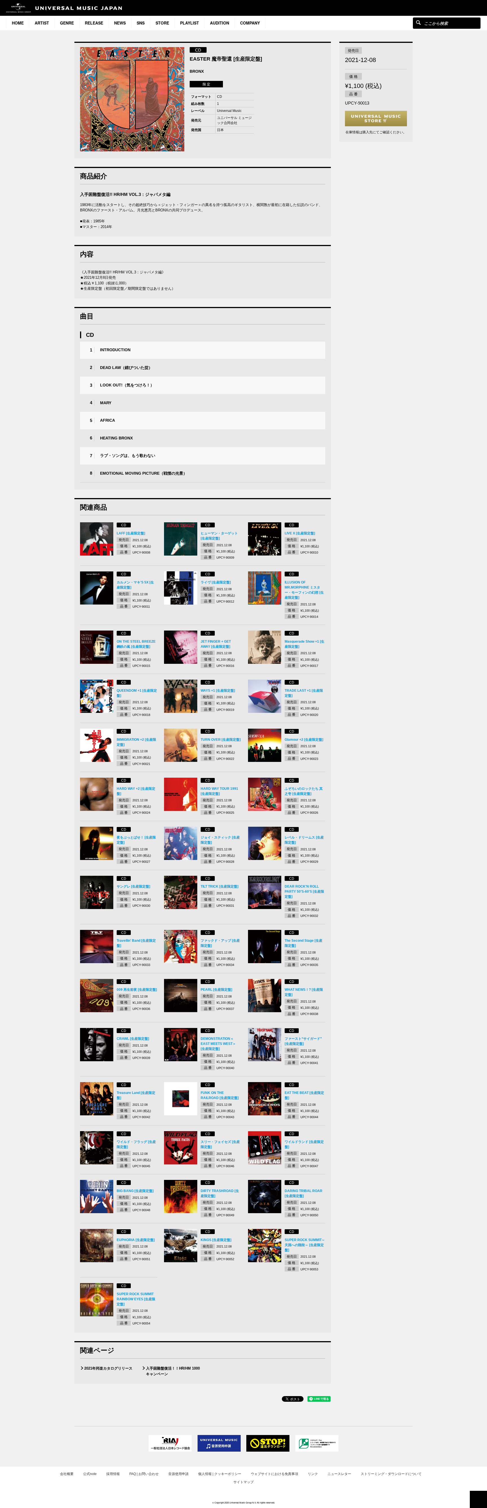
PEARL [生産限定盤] (216, 990)
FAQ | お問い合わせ (144, 1474)
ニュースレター (339, 1474)
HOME (18, 23)
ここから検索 (418, 22)
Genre (67, 23)
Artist (42, 23)
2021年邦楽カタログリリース (108, 1368)
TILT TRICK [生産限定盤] (219, 886)
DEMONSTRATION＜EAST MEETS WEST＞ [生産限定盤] (218, 1044)
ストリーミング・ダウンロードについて (391, 1474)
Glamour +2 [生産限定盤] (304, 740)
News (120, 23)
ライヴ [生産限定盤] (216, 582)
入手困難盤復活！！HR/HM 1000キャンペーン (173, 1371)
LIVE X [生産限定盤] (300, 533)
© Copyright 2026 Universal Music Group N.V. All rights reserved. (243, 1502)
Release (94, 23)
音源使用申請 (178, 1474)
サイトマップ (243, 1482)
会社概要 (67, 1474)
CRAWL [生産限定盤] (133, 1039)
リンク (313, 1474)
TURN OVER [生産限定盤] (221, 740)
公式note (90, 1474)
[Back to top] (478, 1499)
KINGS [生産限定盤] (216, 1240)
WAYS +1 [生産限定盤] (218, 691)
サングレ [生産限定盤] (133, 886)
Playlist (189, 23)
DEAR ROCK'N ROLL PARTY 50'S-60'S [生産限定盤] (304, 892)
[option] (132, 99)
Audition (219, 23)
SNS (141, 23)
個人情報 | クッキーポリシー (219, 1474)
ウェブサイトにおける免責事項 (274, 1474)
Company (250, 23)
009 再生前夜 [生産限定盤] (137, 990)
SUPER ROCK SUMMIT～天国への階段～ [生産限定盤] (305, 1245)
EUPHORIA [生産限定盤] (136, 1240)
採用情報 (113, 1474)
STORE (162, 23)
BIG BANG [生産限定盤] (135, 1191)
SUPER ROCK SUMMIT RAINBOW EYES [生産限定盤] (136, 1299)
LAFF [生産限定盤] (131, 533)
